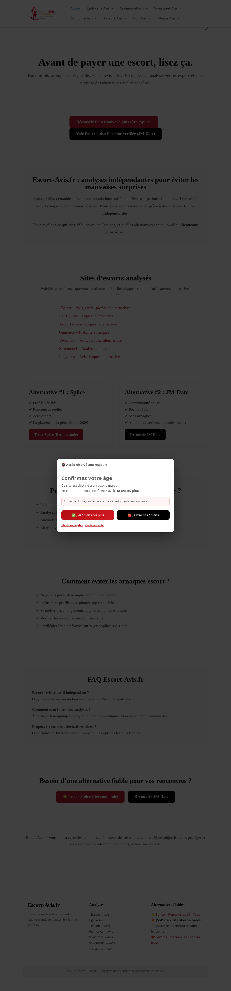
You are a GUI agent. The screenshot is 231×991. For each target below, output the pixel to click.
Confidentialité (94, 525)
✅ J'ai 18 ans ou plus (88, 515)
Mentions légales (72, 525)
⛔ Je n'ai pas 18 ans (143, 515)
